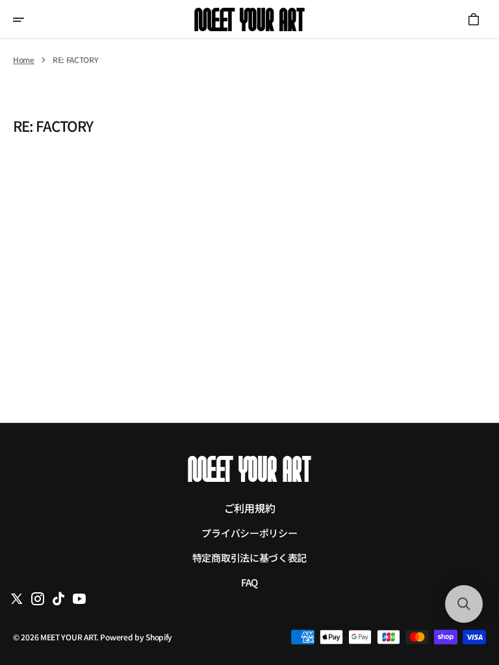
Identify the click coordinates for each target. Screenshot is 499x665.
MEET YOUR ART (68, 636)
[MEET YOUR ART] (249, 19)
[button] (27, 19)
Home (23, 59)
